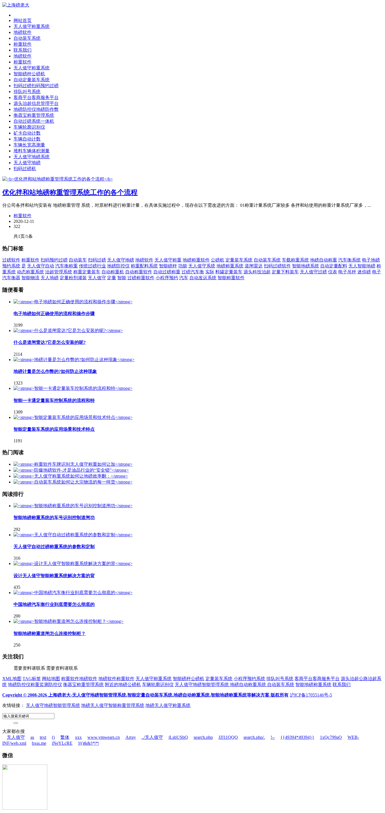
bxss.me (39, 743)
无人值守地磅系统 (32, 156)
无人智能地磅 (361, 265)
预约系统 (11, 265)
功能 (182, 265)
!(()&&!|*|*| (88, 743)
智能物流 (30, 277)
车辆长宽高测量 (29, 144)
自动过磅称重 (166, 271)
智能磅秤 (168, 265)
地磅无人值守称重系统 (168, 705)
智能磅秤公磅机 (29, 73)
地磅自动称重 (323, 260)
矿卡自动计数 (27, 133)
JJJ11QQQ (228, 737)
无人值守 (97, 277)
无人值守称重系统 (32, 26)
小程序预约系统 (249, 678)
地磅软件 (23, 32)
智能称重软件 (231, 277)
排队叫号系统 (27, 91)
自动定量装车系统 (32, 79)
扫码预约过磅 (54, 260)
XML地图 (11, 678)
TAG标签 (32, 678)
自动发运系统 (202, 277)
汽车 (183, 277)
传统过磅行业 (92, 265)
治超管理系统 (58, 271)
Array (130, 737)
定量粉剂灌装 (73, 277)
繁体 (64, 737)
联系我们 (23, 50)
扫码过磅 (97, 260)
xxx (78, 737)
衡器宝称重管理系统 (34, 115)
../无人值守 (152, 737)
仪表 (332, 271)
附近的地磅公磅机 (123, 684)
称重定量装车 (86, 271)
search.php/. (254, 737)
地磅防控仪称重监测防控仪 (35, 684)
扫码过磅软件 (277, 265)
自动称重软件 (138, 271)
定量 (111, 277)
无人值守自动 (40, 265)
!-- (273, 737)
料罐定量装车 (228, 271)
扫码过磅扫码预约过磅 (36, 85)
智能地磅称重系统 (313, 684)
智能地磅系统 (305, 265)
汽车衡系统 (349, 260)
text (43, 737)
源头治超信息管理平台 (36, 103)
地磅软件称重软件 (116, 678)
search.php (203, 737)
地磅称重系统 (230, 265)
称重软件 (23, 44)
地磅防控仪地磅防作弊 (36, 109)
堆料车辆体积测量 (32, 150)
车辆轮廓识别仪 (29, 127)
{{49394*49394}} (297, 737)
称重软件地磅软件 (79, 678)
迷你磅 (364, 271)
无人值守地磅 (27, 162)
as (32, 737)
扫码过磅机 (25, 168)
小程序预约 (167, 277)
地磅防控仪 (118, 265)
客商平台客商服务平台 (36, 97)
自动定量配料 (333, 265)
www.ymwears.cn (103, 737)
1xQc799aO (331, 737)
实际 (209, 271)
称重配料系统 (144, 265)
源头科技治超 (257, 271)
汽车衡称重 (66, 265)
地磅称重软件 (196, 260)
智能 (121, 277)
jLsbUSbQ (178, 737)
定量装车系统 (239, 260)
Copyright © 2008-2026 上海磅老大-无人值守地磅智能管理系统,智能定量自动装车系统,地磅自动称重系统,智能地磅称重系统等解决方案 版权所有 (145, 695)
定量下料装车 (285, 271)
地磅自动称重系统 (248, 684)
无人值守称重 (168, 260)
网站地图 (51, 678)
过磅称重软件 (140, 277)
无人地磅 (50, 277)
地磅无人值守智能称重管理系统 (112, 705)
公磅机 (217, 260)
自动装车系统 (27, 38)
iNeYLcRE (62, 743)
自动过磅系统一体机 (34, 121)
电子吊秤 (347, 271)
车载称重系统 (295, 260)
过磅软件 (11, 260)
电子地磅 (371, 260)
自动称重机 (112, 271)
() (53, 737)
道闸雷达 (254, 265)
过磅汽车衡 (193, 271)
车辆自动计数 (27, 139)
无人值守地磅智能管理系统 (202, 684)
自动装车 (78, 260)
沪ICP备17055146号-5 (311, 695)
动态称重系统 (30, 271)
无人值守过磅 (313, 271)
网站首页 (23, 20)
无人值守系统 (201, 265)
